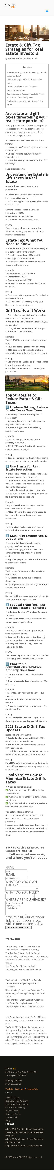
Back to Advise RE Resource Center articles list (24, 849)
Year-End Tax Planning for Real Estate (22, 953)
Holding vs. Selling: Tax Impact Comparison (24, 1030)
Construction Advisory (15, 1107)
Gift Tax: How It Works (16, 90)
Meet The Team (12, 1097)
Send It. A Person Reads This (18, 927)
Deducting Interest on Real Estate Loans (23, 969)
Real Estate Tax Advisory (16, 1101)
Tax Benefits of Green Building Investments (24, 999)
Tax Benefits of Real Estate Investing (21, 949)
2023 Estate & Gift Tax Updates (20, 97)
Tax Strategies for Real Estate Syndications (24, 1006)
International (11, 1117)
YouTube (9, 1089)
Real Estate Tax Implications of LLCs (21, 1003)
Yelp (36, 1089)
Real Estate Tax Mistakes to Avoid (20, 966)
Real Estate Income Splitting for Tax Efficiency (26, 1017)
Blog (7, 1120)
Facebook (29, 1089)
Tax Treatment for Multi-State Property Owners (26, 1036)
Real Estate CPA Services (16, 1104)
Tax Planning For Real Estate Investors (22, 946)
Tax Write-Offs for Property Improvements (24, 1027)
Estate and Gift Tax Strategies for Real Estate (25, 1033)
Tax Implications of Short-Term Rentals (23, 980)
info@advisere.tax (13, 1084)
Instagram (19, 1089)
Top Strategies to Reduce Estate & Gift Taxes (26, 94)
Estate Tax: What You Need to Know (22, 86)
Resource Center (12, 1114)
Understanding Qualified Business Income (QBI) (26, 956)
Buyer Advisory (12, 1110)
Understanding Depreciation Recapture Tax (24, 990)
